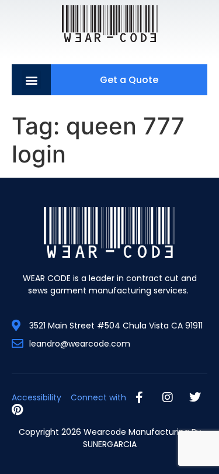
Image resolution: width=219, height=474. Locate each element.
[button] (31, 79)
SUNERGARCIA (110, 444)
